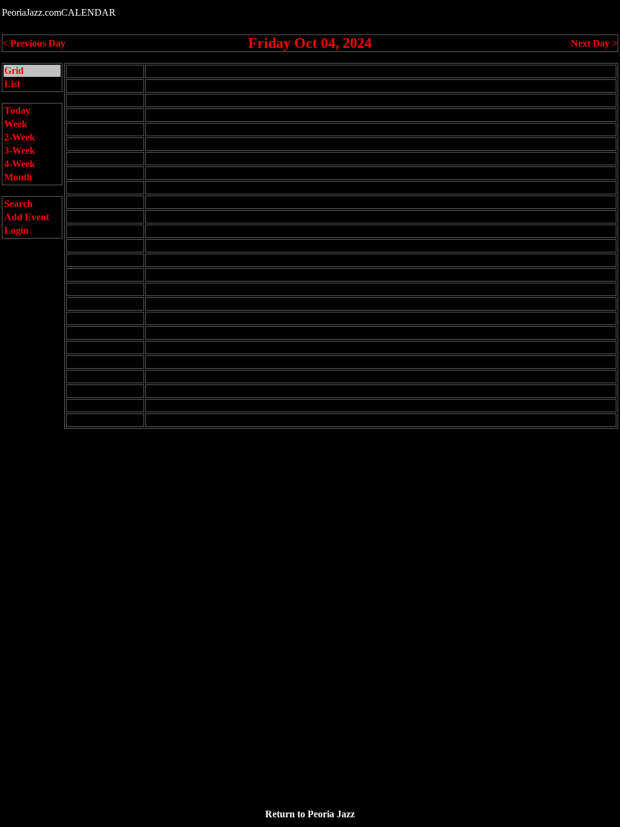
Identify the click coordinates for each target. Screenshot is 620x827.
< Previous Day (33, 43)
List (12, 84)
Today (17, 110)
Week (15, 124)
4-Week (19, 164)
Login (16, 230)
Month (18, 177)
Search (18, 204)
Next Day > (594, 43)
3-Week (19, 150)
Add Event (26, 217)
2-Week (19, 137)
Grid (14, 70)
